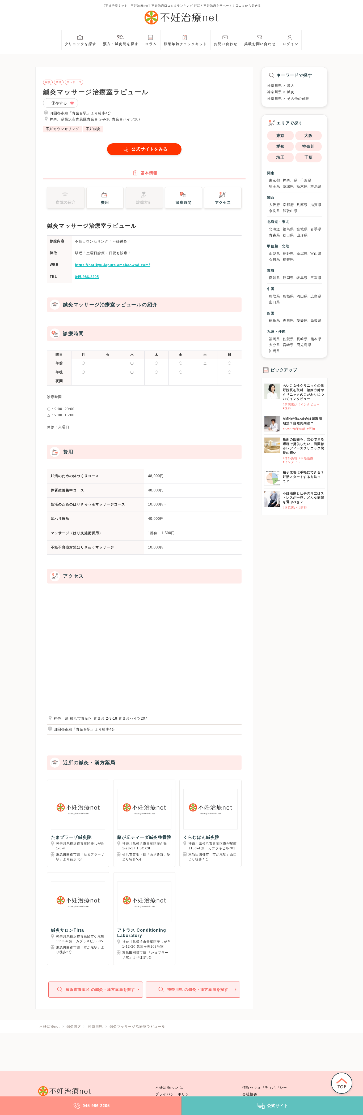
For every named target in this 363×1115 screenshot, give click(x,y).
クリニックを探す (80, 44)
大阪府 (274, 205)
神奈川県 (290, 180)
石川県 (274, 259)
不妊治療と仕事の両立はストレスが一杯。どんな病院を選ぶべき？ (303, 497)
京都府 (288, 205)
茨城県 (288, 186)
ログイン (290, 44)
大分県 (274, 345)
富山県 (316, 254)
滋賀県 (316, 205)
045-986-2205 (87, 277)
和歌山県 (290, 211)
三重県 (316, 278)
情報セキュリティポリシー (264, 1088)
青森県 (274, 235)
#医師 (287, 408)
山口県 (274, 302)
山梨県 (274, 254)
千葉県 (305, 180)
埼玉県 (274, 186)
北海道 (274, 229)
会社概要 (249, 1094)
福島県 (288, 229)
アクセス (223, 202)
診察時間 (184, 202)
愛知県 (274, 278)
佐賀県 (288, 339)
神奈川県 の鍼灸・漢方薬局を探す (197, 989)
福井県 (288, 259)
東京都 (274, 180)
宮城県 (302, 229)
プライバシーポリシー (174, 1094)
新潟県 (302, 254)
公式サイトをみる (150, 149)
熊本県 (316, 339)
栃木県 (302, 186)
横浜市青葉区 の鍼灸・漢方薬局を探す (100, 989)
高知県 (316, 320)
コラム (151, 44)
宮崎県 (288, 345)
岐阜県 (302, 278)
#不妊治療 (306, 458)
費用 (105, 202)
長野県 (288, 254)
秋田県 (288, 235)
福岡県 (274, 339)
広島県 (316, 296)
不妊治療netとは (169, 1088)
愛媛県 (302, 320)
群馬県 (316, 186)
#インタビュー (309, 404)
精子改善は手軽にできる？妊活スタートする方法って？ (303, 476)
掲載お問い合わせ (260, 44)
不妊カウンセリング (62, 129)
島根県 (288, 296)
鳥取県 (274, 296)
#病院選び (290, 404)
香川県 (288, 320)
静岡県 (288, 278)
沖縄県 (274, 351)
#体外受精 (290, 458)
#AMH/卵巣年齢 (294, 428)
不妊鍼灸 (93, 129)
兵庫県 (302, 205)
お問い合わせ (226, 44)
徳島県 (274, 320)
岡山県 (302, 296)
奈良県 (274, 211)
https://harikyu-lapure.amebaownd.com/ (112, 265)
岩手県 (316, 229)
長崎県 (302, 339)
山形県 (302, 235)
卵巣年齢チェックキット (185, 44)
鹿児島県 (304, 345)
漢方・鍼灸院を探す (121, 44)
